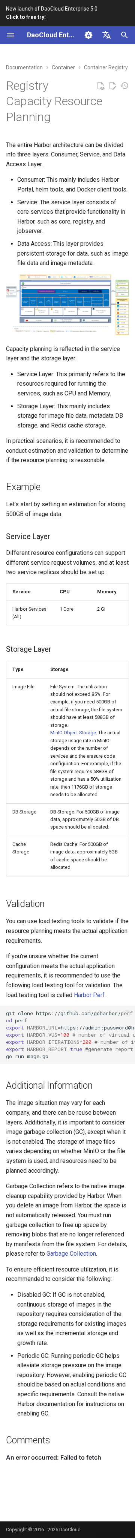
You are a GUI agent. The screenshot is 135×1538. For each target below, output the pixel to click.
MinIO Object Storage (73, 732)
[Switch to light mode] (88, 35)
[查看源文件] (100, 86)
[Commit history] (124, 86)
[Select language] (106, 35)
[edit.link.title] (112, 86)
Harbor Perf (89, 995)
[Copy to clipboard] (127, 1013)
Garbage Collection (71, 1253)
